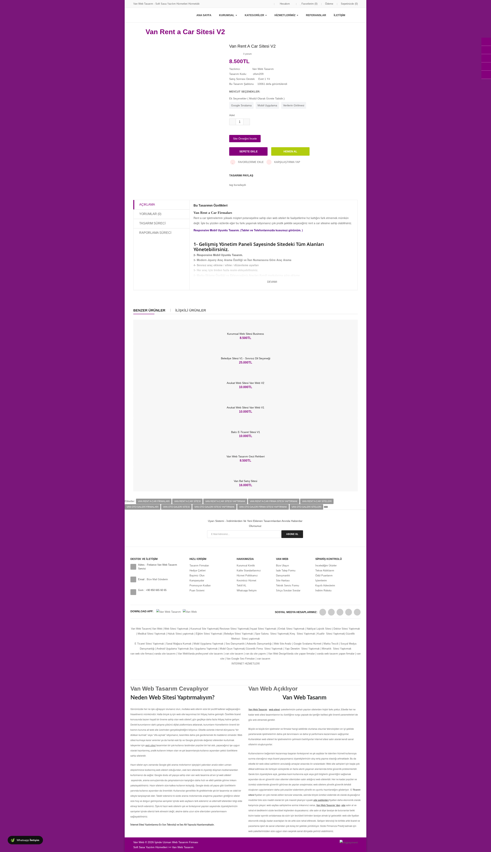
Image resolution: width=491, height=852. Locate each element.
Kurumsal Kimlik (246, 565)
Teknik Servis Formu (287, 585)
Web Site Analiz (283, 643)
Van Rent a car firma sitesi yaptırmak (273, 501)
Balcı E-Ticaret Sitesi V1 (245, 432)
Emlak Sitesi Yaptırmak (291, 628)
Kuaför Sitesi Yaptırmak (330, 633)
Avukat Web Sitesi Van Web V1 (245, 407)
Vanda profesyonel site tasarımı (205, 653)
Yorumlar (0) (150, 214)
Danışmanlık (283, 575)
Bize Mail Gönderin (157, 579)
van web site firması (141, 653)
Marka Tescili (331, 643)
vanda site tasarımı (165, 653)
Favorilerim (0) (309, 3)
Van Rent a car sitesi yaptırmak (225, 501)
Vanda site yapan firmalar (301, 653)
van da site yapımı (255, 653)
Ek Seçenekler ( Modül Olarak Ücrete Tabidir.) (257, 98)
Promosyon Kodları (200, 585)
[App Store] (190, 611)
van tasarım (263, 658)
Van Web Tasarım (141, 628)
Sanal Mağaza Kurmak (178, 643)
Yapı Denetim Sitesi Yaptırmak (302, 648)
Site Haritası (283, 580)
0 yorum (247, 54)
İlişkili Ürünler (190, 310)
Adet (232, 115)
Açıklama (147, 204)
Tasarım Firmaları (199, 565)
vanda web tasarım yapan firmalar (335, 653)
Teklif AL (241, 585)
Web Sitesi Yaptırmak (176, 628)
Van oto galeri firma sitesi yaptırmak (263, 507)
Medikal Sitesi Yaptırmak (152, 633)
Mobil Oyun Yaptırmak (232, 648)
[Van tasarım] (356, 653)
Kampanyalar (196, 580)
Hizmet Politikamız (247, 575)
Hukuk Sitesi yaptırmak (181, 633)
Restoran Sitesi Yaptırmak (234, 628)
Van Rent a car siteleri (317, 501)
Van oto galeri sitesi (176, 507)
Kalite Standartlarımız (249, 570)
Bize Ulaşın (282, 565)
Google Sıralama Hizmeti (307, 643)
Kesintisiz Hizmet (246, 580)
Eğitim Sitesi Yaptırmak (209, 633)
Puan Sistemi (196, 590)
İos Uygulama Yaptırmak (204, 648)
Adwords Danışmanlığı (259, 643)
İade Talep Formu (285, 570)
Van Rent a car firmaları (154, 501)
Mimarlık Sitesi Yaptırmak (336, 648)
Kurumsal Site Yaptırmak (204, 628)
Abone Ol (292, 534)
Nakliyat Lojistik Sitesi (319, 628)
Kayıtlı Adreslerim (325, 585)
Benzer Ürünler (149, 310)
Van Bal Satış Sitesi (245, 481)
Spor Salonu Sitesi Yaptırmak (272, 633)
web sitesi (274, 709)
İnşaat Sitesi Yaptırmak (263, 628)
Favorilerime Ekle (250, 162)
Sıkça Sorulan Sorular (288, 590)
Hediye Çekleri (197, 570)
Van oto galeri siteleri (306, 507)
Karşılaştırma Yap (287, 162)
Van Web (157, 628)
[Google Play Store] (168, 611)
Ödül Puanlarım (324, 575)
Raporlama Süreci (155, 232)
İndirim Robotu (323, 590)
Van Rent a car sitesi (187, 501)
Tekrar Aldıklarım (324, 570)
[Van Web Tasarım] (322, 612)
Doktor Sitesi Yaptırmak (346, 628)
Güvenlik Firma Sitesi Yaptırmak (264, 648)
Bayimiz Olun (196, 575)
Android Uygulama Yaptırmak (173, 648)
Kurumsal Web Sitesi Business (245, 333)
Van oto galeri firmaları (142, 507)
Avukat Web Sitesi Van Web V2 (245, 382)
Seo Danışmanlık (235, 643)
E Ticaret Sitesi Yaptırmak (149, 643)
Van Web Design (277, 653)
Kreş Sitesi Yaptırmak (302, 633)
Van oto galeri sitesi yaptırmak (214, 507)
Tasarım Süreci (152, 223)
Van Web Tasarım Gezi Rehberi (246, 456)
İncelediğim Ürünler (326, 565)
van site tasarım (234, 653)
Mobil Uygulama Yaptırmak (208, 643)
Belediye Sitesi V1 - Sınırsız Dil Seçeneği (245, 358)
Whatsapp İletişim (247, 590)
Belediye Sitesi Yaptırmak (238, 633)
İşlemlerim (321, 580)
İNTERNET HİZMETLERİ (245, 663)
